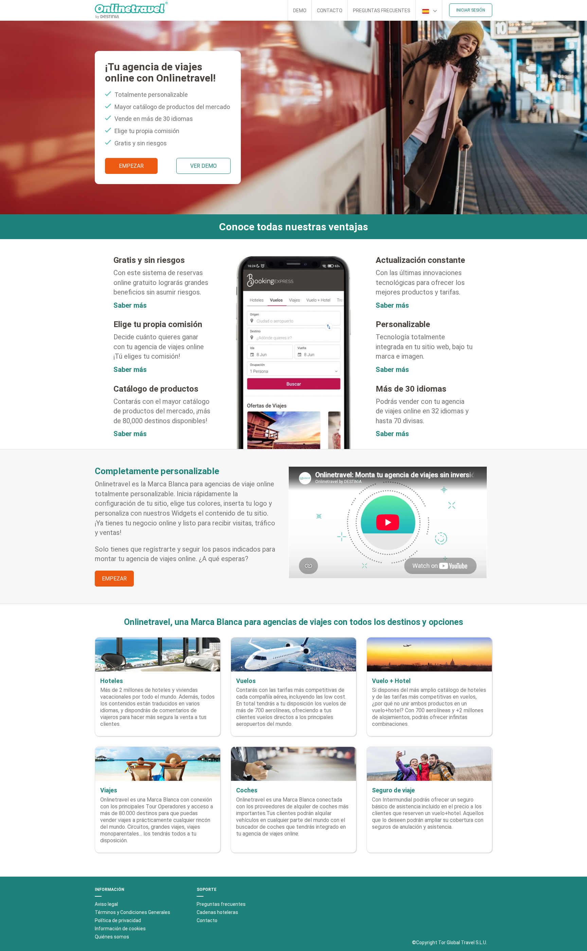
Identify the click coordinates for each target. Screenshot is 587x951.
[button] (428, 10)
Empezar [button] (131, 166)
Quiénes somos (112, 936)
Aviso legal (106, 904)
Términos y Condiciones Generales (132, 912)
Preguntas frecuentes (381, 10)
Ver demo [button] (203, 166)
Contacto (329, 10)
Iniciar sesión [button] (470, 10)
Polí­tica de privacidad (118, 920)
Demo (299, 10)
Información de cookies (120, 928)
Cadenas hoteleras (217, 912)
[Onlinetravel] (131, 10)
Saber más (130, 305)
